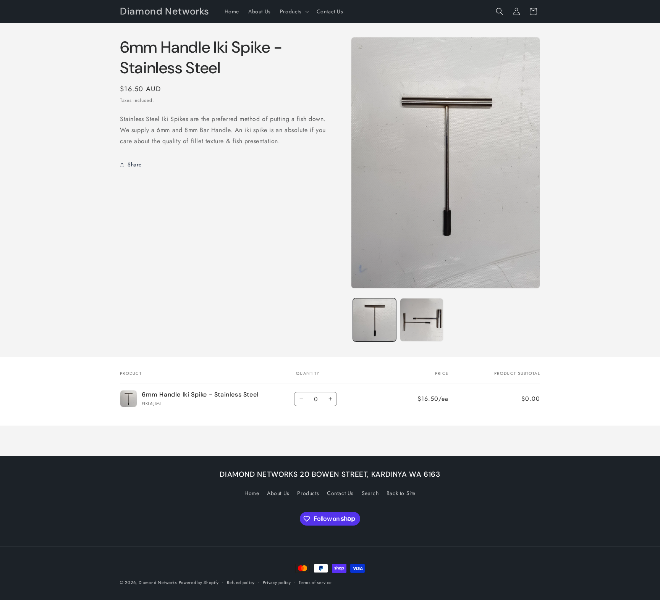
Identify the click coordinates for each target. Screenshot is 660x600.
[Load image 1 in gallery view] (374, 319)
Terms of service (315, 582)
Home (251, 493)
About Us (278, 493)
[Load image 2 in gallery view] (421, 319)
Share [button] (135, 164)
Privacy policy (277, 582)
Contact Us (340, 493)
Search (370, 493)
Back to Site (401, 493)
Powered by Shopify (199, 582)
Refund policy (241, 582)
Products (308, 493)
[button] (293, 11)
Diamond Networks (158, 582)
